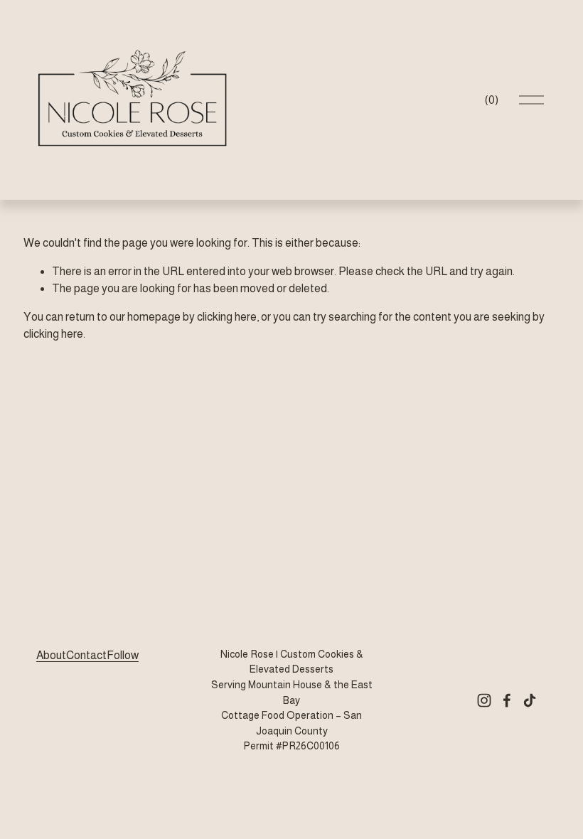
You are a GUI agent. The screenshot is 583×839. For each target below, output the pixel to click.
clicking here (227, 317)
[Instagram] (484, 700)
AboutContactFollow (87, 655)
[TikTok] (530, 700)
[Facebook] (507, 700)
